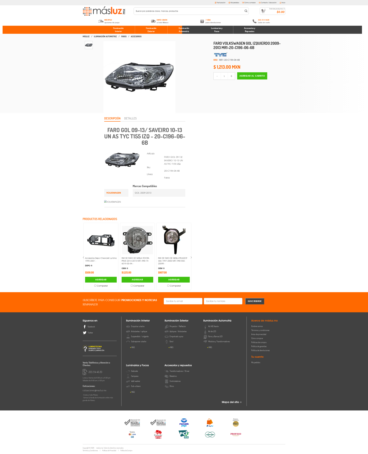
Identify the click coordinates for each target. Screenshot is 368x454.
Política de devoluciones (260, 350)
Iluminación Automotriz (184, 30)
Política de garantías (259, 346)
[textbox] (189, 11)
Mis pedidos (235, 3)
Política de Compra (126, 450)
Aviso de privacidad (258, 334)
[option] (89, 45)
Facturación (221, 3)
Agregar (101, 279)
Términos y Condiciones (90, 450)
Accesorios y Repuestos (249, 30)
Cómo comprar (250, 3)
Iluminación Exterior (151, 30)
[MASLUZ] (86, 36)
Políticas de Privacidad (109, 450)
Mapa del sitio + (232, 402)
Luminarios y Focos (216, 30)
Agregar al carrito (252, 75)
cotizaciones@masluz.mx (94, 390)
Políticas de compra (258, 342)
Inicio (283, 3)
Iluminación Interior (118, 30)
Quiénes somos (257, 326)
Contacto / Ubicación (268, 3)
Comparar (102, 285)
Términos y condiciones (260, 330)
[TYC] (249, 54)
